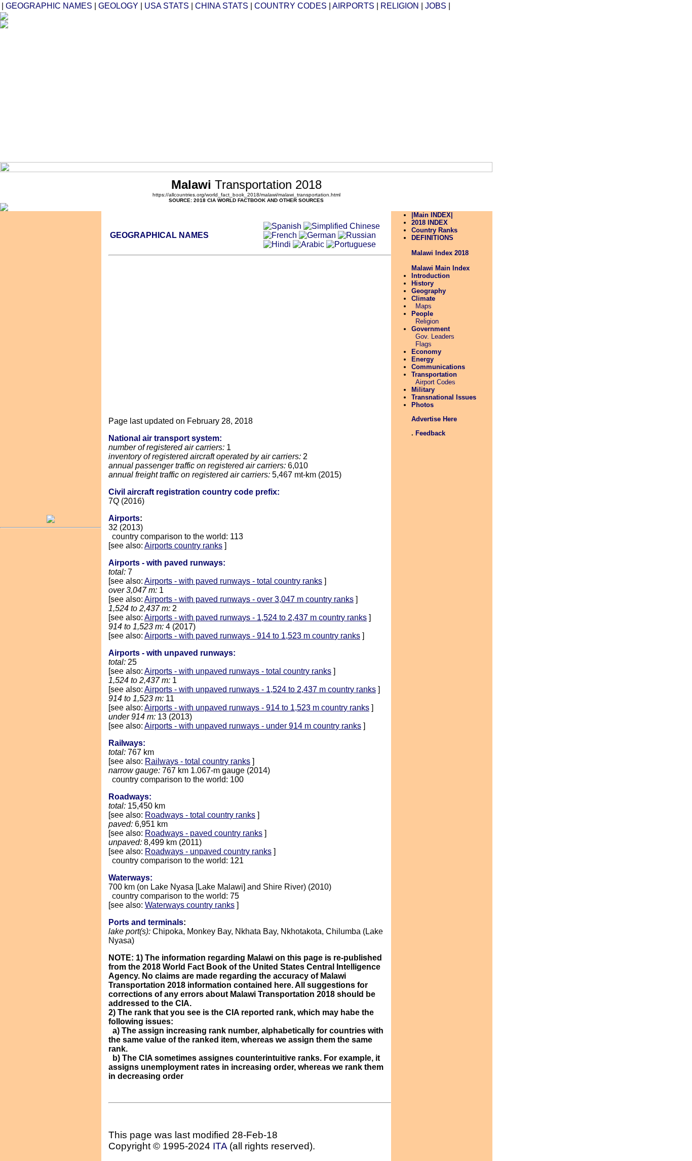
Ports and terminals (145, 922)
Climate (423, 298)
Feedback (430, 433)
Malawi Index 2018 (440, 253)
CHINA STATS (221, 6)
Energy (422, 359)
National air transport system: (165, 438)
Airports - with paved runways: (166, 562)
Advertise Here (434, 419)
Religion (427, 321)
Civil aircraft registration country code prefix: (194, 492)
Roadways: (129, 796)
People (422, 313)
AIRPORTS (353, 6)
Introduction (430, 275)
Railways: (126, 743)
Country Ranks (434, 230)
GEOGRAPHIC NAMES (49, 6)
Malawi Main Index (440, 268)
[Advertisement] (308, 91)
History (422, 283)
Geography (428, 291)
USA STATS (166, 6)
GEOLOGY (118, 6)
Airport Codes (435, 382)
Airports (124, 518)
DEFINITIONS (432, 238)
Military (423, 389)
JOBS (435, 6)
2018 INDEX (429, 222)
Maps (423, 306)
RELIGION (399, 6)
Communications (438, 367)
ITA (220, 1146)
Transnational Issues (443, 397)
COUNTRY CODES (290, 6)
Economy (426, 351)
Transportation (434, 374)
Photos (422, 405)
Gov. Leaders (434, 336)
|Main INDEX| (432, 215)
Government (430, 329)
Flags (423, 344)
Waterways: (130, 877)
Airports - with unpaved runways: (172, 653)
